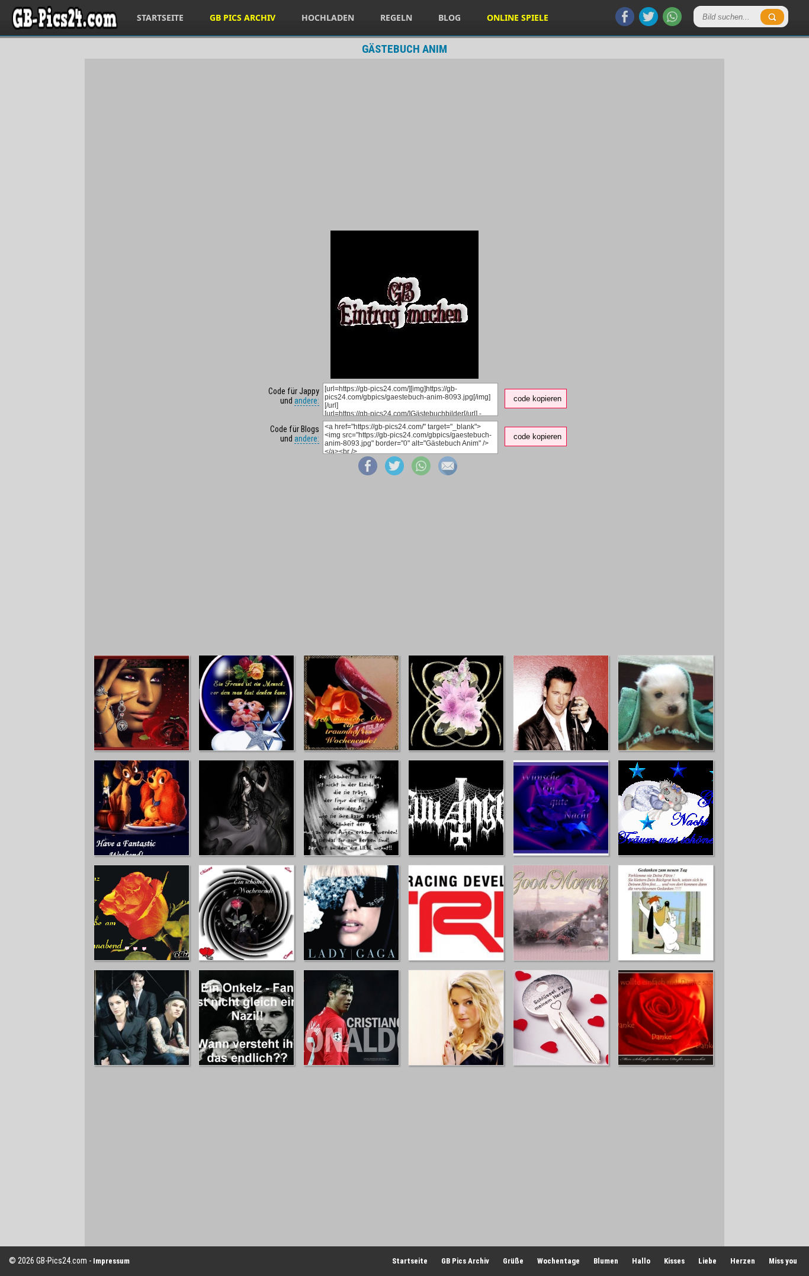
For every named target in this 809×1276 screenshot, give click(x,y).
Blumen (605, 1260)
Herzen (742, 1260)
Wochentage (558, 1260)
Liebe (707, 1260)
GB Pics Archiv (242, 17)
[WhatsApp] (672, 23)
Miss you (783, 1260)
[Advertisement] (404, 145)
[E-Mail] (447, 472)
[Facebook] (624, 23)
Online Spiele (517, 17)
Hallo (641, 1260)
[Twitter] (648, 23)
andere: (306, 400)
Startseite (160, 17)
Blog (449, 17)
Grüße (513, 1260)
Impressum (111, 1260)
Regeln (396, 17)
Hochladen (327, 17)
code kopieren (537, 398)
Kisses (674, 1260)
